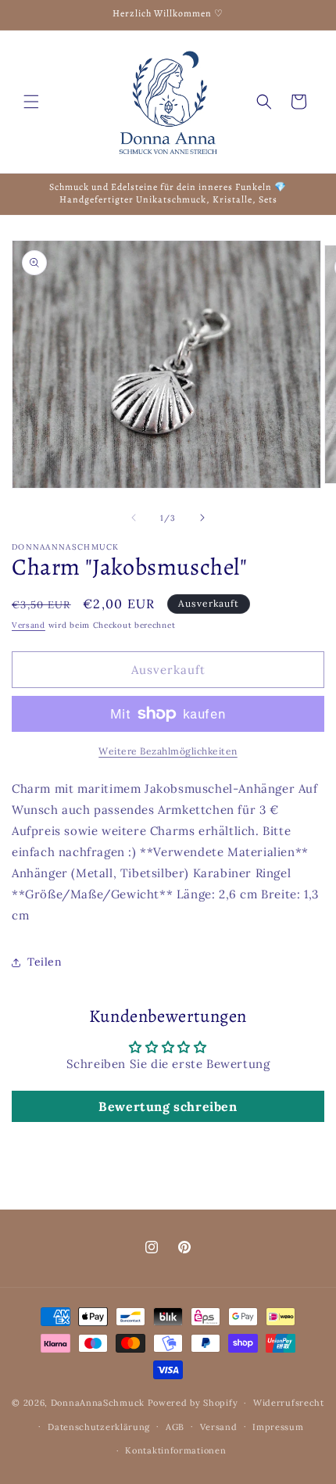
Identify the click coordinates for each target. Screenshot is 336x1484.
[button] (31, 101)
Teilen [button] (45, 962)
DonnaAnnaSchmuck (98, 1402)
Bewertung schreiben (167, 1106)
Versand (28, 625)
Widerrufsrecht (288, 1402)
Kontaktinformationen (175, 1450)
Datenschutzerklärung (99, 1426)
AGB (175, 1426)
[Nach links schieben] (133, 517)
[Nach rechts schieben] (202, 517)
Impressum (277, 1426)
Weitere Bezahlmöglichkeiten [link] (168, 751)
